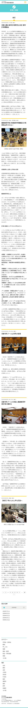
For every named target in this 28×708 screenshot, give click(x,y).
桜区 (4, 679)
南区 (14, 22)
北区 (4, 670)
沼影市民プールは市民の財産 (11, 334)
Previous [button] (24, 607)
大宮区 (4, 672)
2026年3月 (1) (6, 617)
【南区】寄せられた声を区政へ (11, 500)
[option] (14, 613)
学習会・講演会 (7, 642)
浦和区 (4, 681)
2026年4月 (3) (6, 615)
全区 (4, 665)
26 (24, 592)
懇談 (10, 498)
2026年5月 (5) (6, 613)
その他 (10, 22)
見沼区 (4, 674)
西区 (4, 667)
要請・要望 (6, 651)
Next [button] (4, 607)
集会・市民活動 (12, 120)
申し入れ (11, 331)
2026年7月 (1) (6, 611)
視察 (4, 649)
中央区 (4, 676)
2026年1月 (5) (6, 619)
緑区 (4, 685)
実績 (4, 656)
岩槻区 (4, 688)
